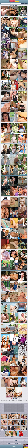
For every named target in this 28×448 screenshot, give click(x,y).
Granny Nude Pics (23, 437)
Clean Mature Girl (16, 443)
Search (24, 3)
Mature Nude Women (9, 439)
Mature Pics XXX (2, 440)
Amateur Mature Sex (16, 440)
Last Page (19, 398)
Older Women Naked (9, 443)
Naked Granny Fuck (16, 439)
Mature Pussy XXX (23, 440)
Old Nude (8, 440)
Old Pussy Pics (16, 437)
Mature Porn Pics (2, 437)
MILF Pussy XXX (23, 439)
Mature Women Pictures (3, 439)
